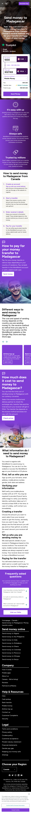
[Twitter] (12, 775)
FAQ (3, 696)
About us (5, 676)
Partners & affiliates (9, 686)
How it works (7, 670)
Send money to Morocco (11, 653)
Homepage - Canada (9, 620)
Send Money (15, 94)
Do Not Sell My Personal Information (15, 805)
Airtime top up (7, 709)
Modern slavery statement (11, 742)
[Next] (6, 341)
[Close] (29, 794)
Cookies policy (7, 735)
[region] (15, 802)
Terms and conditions (10, 729)
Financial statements (9, 745)
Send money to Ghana (10, 646)
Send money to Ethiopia (11, 656)
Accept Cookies (16, 810)
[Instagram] (15, 775)
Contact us (6, 712)
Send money (8, 274)
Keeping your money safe (11, 752)
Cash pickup (6, 699)
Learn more (7, 362)
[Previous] (3, 341)
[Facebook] (9, 775)
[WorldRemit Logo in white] (6, 3)
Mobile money (7, 706)
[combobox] (15, 78)
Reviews (5, 682)
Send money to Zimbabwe (12, 643)
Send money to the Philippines (13, 637)
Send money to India (9, 640)
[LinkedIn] (18, 775)
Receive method (9, 76)
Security (5, 719)
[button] (15, 591)
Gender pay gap (8, 748)
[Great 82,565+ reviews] (8, 45)
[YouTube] (21, 775)
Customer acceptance (10, 739)
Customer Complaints (10, 715)
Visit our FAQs (15, 612)
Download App (24, 3)
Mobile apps (6, 673)
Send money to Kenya (10, 659)
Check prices (8, 418)
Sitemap (5, 755)
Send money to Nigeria (10, 633)
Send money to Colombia (11, 650)
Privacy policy (7, 732)
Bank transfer (7, 702)
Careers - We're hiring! (10, 679)
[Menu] (2, 3)
